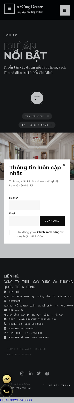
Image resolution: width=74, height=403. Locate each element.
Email (13, 213)
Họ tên (13, 197)
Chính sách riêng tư (50, 232)
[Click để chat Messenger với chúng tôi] (7, 379)
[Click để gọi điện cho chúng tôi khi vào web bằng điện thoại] (6, 391)
